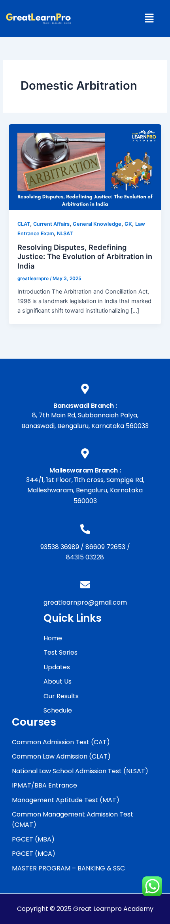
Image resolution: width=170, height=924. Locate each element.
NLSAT (65, 233)
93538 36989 (59, 546)
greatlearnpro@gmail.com (85, 602)
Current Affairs (51, 224)
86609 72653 (105, 546)
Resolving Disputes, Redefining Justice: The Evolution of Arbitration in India (84, 256)
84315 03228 (85, 557)
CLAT (23, 224)
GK (128, 224)
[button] (149, 18)
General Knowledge (97, 224)
